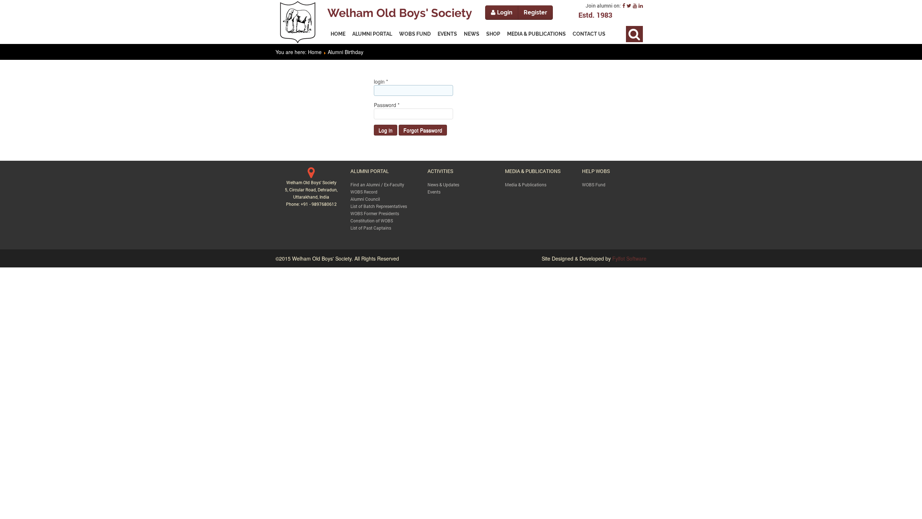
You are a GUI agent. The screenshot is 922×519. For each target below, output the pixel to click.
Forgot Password (422, 130)
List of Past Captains (370, 228)
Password (386, 104)
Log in (386, 130)
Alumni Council (365, 199)
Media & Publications (525, 184)
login (381, 81)
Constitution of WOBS (371, 220)
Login (504, 12)
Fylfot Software (629, 258)
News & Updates (443, 184)
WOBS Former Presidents (374, 213)
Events (434, 192)
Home (315, 52)
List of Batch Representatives (378, 206)
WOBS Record (363, 192)
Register (535, 12)
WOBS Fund (593, 184)
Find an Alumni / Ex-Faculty (377, 184)
